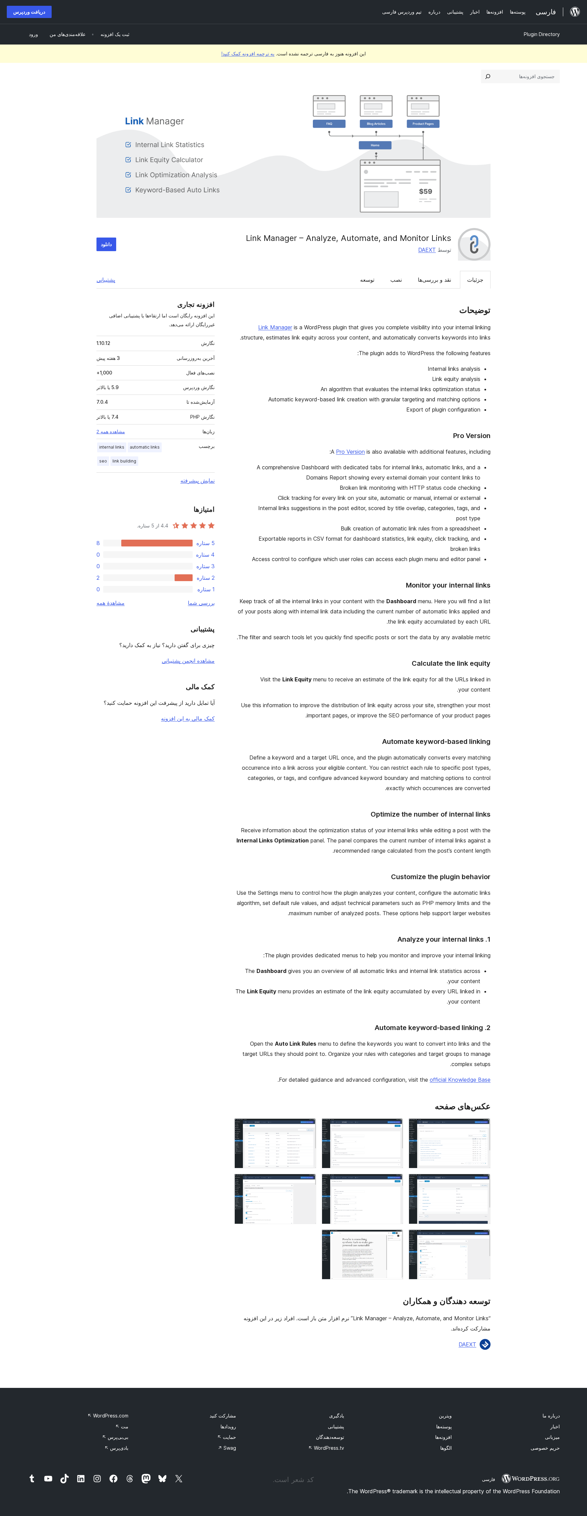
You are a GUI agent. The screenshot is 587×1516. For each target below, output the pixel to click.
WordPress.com (107, 1415)
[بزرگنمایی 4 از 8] (481, 1183)
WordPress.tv (326, 1448)
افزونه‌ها (443, 1437)
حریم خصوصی (545, 1448)
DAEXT (427, 249)
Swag (227, 1448)
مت (121, 1426)
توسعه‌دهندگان (330, 1437)
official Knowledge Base (460, 1079)
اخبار (555, 1426)
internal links (111, 447)
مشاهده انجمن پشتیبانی (188, 660)
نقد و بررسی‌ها (434, 279)
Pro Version (350, 451)
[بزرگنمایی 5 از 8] (394, 1183)
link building (124, 461)
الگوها (446, 1448)
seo (103, 461)
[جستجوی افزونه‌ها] (488, 76)
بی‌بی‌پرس (115, 1437)
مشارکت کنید (223, 1415)
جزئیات (475, 279)
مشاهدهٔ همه (110, 602)
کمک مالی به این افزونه (188, 718)
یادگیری (336, 1415)
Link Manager (275, 327)
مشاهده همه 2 (110, 431)
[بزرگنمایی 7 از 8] (481, 1238)
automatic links (145, 447)
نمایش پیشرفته (197, 480)
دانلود (106, 244)
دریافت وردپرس (29, 12)
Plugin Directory (542, 34)
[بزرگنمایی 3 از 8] (307, 1127)
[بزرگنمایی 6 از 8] (307, 1183)
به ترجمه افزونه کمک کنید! (247, 53)
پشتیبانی (105, 279)
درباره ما (551, 1415)
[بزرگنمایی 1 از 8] (481, 1127)
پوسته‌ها (444, 1426)
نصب (396, 279)
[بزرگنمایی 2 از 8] (394, 1127)
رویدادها (228, 1426)
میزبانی (552, 1437)
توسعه (367, 279)
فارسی (488, 1479)
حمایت (226, 1437)
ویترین (445, 1415)
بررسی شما (201, 602)
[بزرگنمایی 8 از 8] (394, 1238)
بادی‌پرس (116, 1448)
